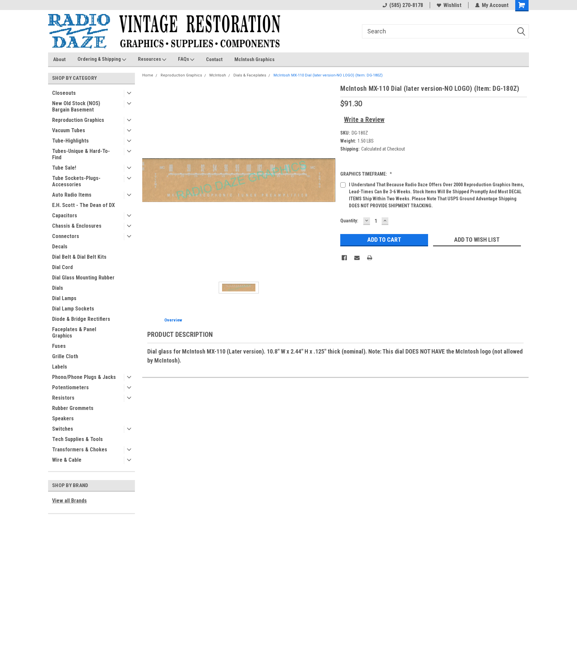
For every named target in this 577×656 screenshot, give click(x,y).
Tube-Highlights (70, 141)
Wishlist (452, 5)
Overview (173, 319)
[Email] (357, 257)
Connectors (65, 236)
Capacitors (64, 215)
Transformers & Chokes (79, 449)
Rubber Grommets (72, 408)
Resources (150, 59)
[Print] (369, 257)
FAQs (184, 59)
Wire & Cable (66, 460)
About (59, 59)
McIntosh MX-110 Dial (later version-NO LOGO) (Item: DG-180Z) (328, 75)
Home (147, 75)
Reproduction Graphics (78, 120)
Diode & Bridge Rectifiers (81, 319)
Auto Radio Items (71, 195)
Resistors (63, 398)
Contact (214, 59)
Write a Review (364, 120)
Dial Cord (62, 267)
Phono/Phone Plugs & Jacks (84, 377)
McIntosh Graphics (254, 59)
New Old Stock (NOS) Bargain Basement (76, 106)
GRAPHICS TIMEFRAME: (366, 174)
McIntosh (217, 75)
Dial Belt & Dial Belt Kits (79, 257)
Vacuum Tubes (68, 130)
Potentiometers (70, 387)
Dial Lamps (64, 298)
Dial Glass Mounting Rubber (83, 277)
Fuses (59, 346)
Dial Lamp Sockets (73, 308)
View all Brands (69, 500)
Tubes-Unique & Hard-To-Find (81, 154)
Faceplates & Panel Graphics (74, 332)
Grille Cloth (65, 356)
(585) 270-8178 (406, 5)
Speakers (63, 418)
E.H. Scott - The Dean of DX (83, 205)
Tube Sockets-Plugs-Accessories (76, 181)
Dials (57, 288)
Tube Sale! (64, 168)
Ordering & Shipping (99, 59)
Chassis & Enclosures (77, 226)
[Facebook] (344, 257)
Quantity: (349, 220)
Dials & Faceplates (249, 75)
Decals (59, 246)
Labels (59, 367)
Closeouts (64, 93)
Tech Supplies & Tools (77, 439)
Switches (62, 429)
